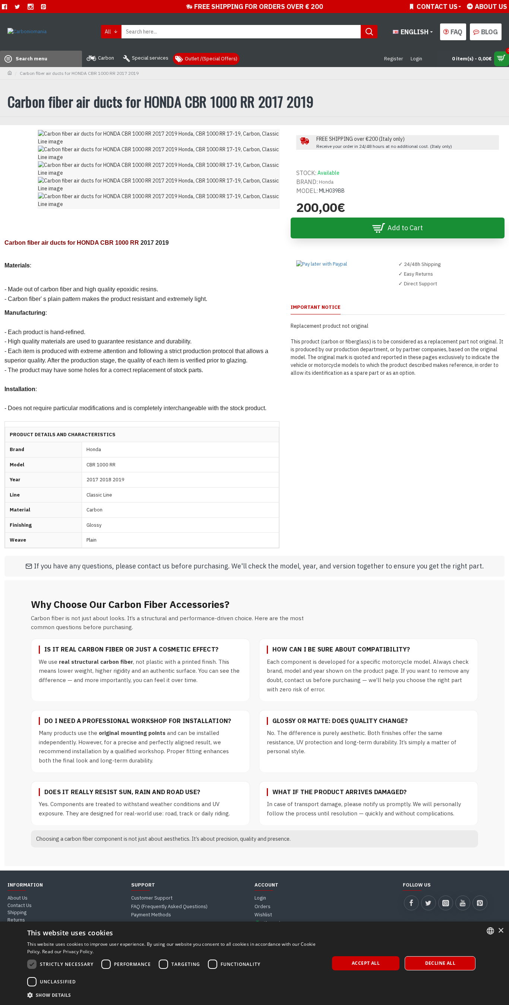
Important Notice (316, 307)
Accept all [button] (366, 963)
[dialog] (254, 963)
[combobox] (490, 931)
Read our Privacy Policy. (68, 951)
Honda (326, 182)
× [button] (500, 930)
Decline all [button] (440, 963)
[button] (173, 994)
